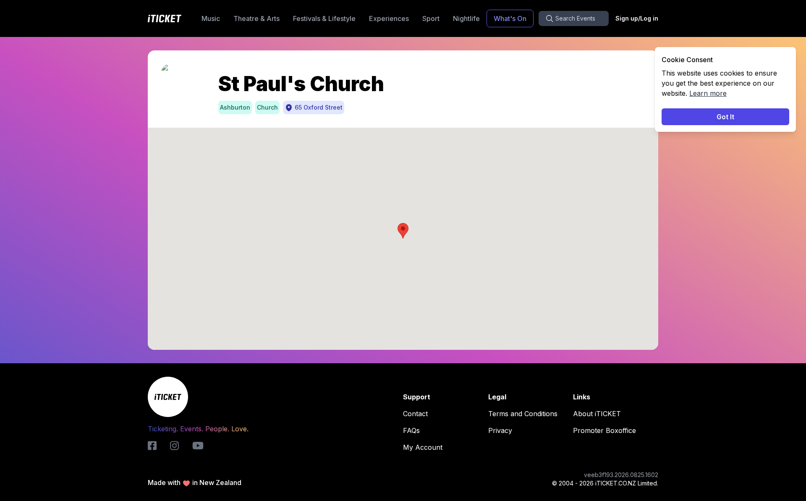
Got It (725, 117)
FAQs (411, 430)
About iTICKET (597, 413)
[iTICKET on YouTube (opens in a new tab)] (198, 446)
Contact (415, 413)
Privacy (500, 430)
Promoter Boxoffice (604, 430)
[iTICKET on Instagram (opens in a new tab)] (174, 446)
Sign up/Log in (636, 18)
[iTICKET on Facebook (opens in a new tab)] (152, 446)
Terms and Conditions (522, 413)
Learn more (708, 93)
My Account (422, 447)
